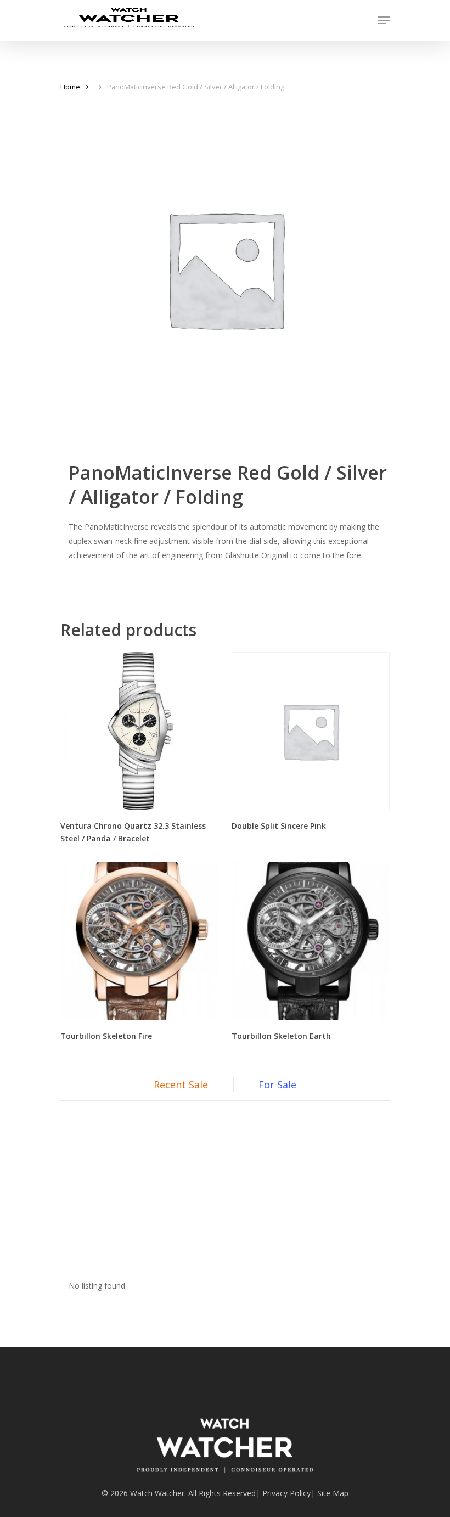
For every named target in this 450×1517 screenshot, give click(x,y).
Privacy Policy (286, 1493)
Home (70, 87)
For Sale (277, 1084)
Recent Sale (181, 1084)
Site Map (332, 1493)
